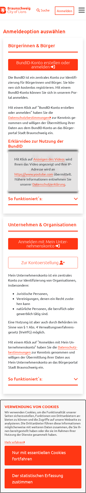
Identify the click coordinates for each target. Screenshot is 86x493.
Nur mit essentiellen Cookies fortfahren (39, 455)
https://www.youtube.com (33, 174)
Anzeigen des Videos (49, 159)
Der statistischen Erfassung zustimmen (37, 478)
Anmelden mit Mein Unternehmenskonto (43, 243)
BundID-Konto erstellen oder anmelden (43, 64)
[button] (43, 9)
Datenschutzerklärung (48, 184)
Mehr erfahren (14, 442)
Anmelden (64, 11)
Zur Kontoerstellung (40, 262)
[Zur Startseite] (15, 10)
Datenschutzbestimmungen (28, 117)
